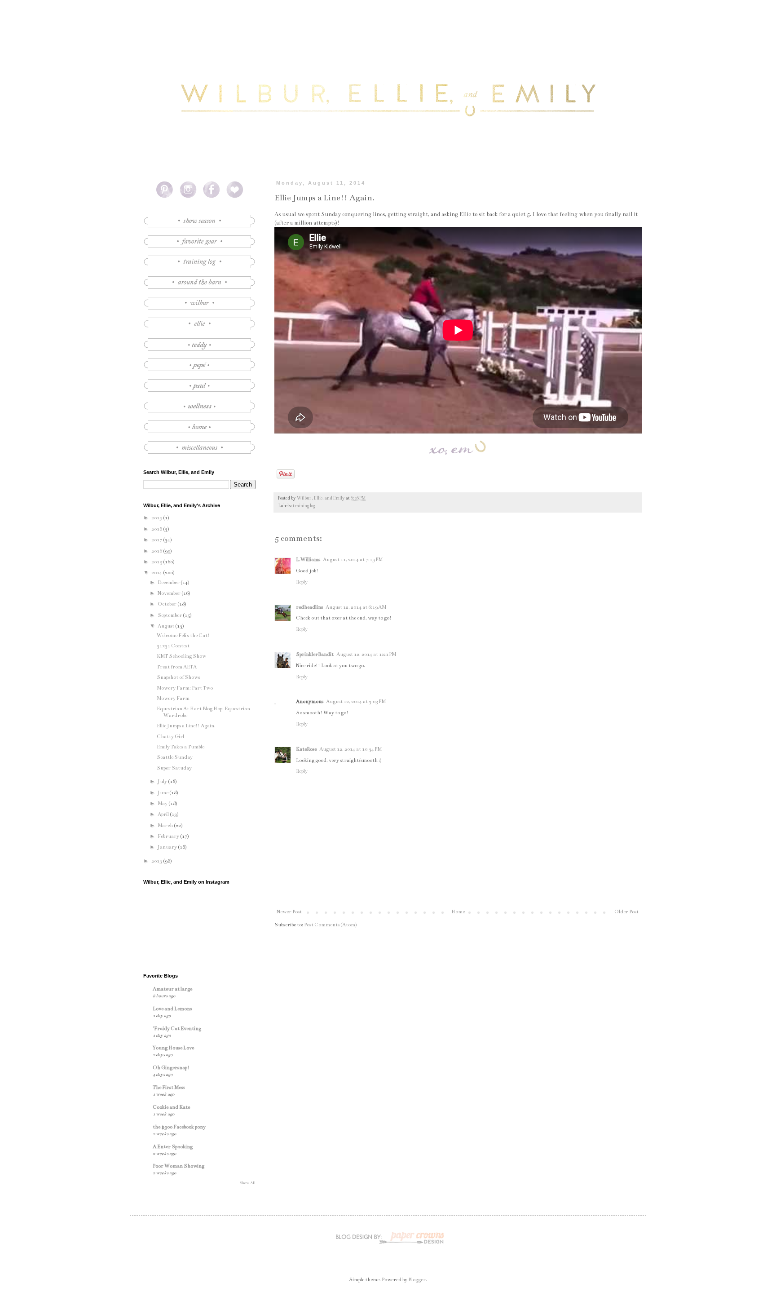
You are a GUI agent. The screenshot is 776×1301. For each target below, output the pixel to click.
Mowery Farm (173, 698)
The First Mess (169, 1087)
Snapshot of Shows (178, 677)
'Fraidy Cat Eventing (177, 1028)
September (170, 615)
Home (458, 912)
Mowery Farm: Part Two (185, 688)
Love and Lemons (172, 1009)
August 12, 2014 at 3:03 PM (356, 701)
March (166, 825)
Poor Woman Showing (178, 1166)
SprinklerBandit (315, 654)
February (169, 836)
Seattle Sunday (175, 757)
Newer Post (289, 912)
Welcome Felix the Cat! (183, 635)
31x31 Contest (173, 646)
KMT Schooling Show (181, 656)
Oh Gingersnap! (171, 1068)
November (169, 593)
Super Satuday (174, 768)
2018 (157, 529)
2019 (157, 518)
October (167, 604)
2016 (157, 551)
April (164, 814)
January (168, 847)
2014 (157, 572)
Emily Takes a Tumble (180, 747)
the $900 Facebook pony (179, 1127)
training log (304, 506)
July (163, 781)
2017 (157, 540)
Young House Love (173, 1048)
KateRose (306, 749)
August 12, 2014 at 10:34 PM (350, 749)
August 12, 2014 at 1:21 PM (366, 654)
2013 (157, 861)
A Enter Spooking (173, 1147)
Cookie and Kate (171, 1107)
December (169, 582)
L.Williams (308, 559)
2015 (157, 562)
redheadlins (309, 607)
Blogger (417, 1280)
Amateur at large (172, 989)
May (163, 803)
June (163, 793)
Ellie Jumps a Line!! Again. (186, 726)
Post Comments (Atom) (330, 925)
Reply (302, 582)
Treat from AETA (177, 667)
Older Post (626, 912)
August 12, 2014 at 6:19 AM (356, 607)
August (166, 626)
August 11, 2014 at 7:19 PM (353, 559)
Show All (248, 1183)
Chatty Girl (170, 736)
